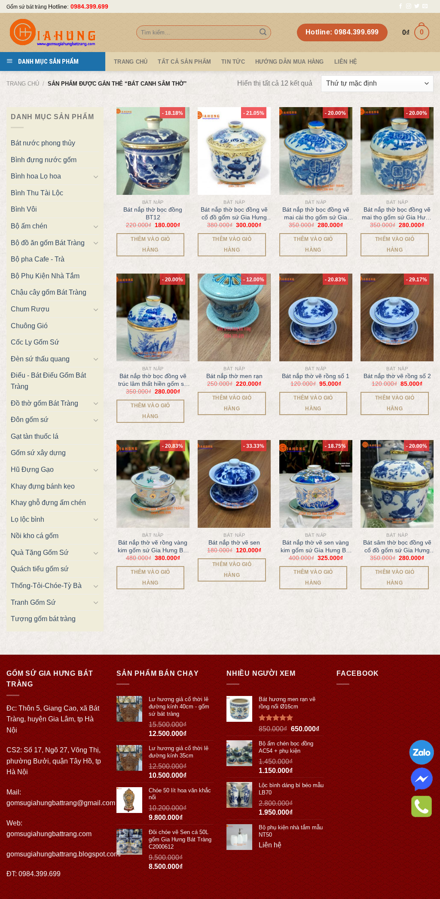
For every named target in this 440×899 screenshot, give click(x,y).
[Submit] (263, 32)
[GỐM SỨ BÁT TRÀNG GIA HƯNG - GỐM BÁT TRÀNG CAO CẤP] (64, 32)
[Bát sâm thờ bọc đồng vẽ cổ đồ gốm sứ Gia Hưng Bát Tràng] (397, 484)
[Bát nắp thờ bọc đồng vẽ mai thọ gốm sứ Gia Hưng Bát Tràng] (397, 151)
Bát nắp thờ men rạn (234, 376)
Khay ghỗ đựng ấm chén (48, 502)
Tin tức (233, 61)
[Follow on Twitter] (416, 6)
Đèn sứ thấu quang (40, 359)
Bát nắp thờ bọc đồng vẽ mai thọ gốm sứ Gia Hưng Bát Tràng (397, 213)
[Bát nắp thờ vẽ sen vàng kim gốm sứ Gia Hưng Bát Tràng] (315, 484)
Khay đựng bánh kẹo (43, 486)
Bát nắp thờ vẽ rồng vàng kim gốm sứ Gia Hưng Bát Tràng (153, 546)
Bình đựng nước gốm (43, 159)
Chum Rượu (30, 309)
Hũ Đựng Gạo (32, 469)
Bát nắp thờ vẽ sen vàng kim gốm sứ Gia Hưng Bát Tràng (316, 546)
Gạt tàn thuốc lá (34, 436)
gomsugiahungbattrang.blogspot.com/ (63, 854)
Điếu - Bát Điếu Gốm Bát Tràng (48, 381)
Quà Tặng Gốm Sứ (40, 552)
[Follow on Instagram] (408, 6)
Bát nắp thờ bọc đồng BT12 (152, 213)
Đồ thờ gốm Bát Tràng (44, 403)
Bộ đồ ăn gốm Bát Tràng (48, 242)
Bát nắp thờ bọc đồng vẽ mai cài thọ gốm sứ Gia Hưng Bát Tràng (315, 213)
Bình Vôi (24, 209)
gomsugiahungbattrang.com (49, 833)
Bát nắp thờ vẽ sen (234, 542)
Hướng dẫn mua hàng (289, 61)
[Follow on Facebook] (400, 6)
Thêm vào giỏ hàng (150, 244)
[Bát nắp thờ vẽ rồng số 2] (397, 317)
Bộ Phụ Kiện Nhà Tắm (45, 276)
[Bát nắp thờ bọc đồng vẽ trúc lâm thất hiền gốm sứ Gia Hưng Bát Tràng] (152, 317)
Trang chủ (22, 83)
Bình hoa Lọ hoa (36, 176)
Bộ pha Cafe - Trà (37, 259)
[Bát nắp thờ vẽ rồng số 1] (315, 317)
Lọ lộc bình (27, 519)
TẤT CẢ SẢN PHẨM (184, 61)
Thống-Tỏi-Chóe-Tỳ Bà (46, 585)
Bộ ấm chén (29, 226)
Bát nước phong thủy (43, 143)
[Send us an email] (425, 6)
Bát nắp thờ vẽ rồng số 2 (397, 376)
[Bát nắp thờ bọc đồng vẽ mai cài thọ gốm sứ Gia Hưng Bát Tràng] (315, 151)
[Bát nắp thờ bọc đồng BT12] (152, 151)
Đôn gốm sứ (30, 419)
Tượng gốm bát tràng (43, 618)
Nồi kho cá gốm (34, 535)
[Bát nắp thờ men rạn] (234, 317)
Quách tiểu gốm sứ (40, 569)
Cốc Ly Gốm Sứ (35, 342)
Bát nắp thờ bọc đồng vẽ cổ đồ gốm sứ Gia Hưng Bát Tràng (234, 213)
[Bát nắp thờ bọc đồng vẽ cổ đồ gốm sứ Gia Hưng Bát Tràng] (234, 151)
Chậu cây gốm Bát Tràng (48, 292)
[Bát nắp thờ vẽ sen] (234, 484)
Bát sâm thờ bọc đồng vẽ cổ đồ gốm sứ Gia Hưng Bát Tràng (397, 546)
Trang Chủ (130, 61)
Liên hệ (346, 61)
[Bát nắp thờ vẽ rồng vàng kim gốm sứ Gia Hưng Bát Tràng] (152, 484)
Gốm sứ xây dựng (38, 452)
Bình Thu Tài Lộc (37, 193)
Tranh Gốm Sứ (33, 602)
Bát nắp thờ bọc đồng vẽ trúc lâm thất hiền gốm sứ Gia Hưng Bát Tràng (153, 380)
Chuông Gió (29, 325)
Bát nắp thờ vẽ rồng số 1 (315, 376)
